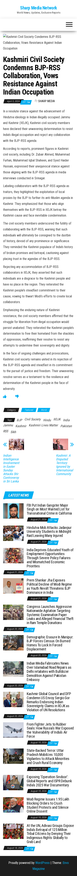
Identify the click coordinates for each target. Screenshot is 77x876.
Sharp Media (46, 101)
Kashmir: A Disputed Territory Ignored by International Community (64, 465)
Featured (29, 410)
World (44, 410)
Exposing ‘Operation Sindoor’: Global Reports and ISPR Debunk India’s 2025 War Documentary (49, 781)
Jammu (8, 425)
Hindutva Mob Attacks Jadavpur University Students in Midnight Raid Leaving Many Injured (49, 531)
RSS (5, 431)
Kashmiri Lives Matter (43, 425)
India (66, 420)
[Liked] (4, 396)
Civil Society (32, 419)
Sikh (13, 432)
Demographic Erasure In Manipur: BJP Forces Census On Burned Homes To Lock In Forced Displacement (50, 643)
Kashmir (20, 426)
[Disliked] (17, 396)
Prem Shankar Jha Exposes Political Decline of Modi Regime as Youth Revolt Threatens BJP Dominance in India (49, 586)
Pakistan (66, 426)
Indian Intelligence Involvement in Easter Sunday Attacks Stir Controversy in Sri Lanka (11, 468)
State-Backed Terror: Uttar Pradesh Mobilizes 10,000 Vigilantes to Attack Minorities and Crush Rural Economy (48, 756)
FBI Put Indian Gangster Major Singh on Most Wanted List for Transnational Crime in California (49, 509)
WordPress (42, 863)
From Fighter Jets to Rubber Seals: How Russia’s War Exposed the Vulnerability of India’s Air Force (50, 730)
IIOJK (57, 419)
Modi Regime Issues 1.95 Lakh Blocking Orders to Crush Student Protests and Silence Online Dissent (48, 805)
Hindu (47, 420)
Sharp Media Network (38, 7)
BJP (19, 420)
